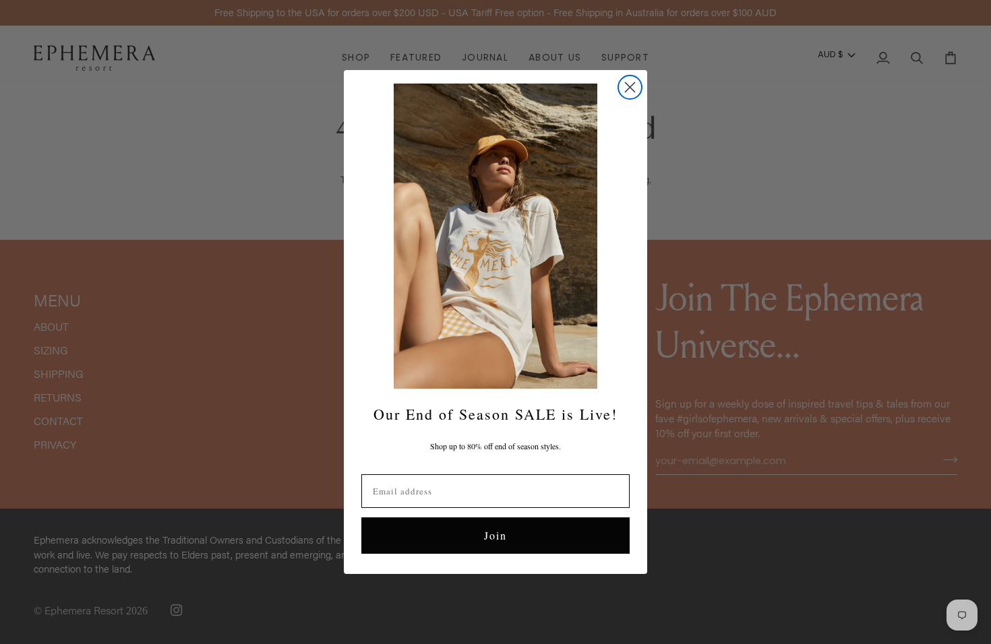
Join (495, 535)
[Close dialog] (630, 87)
